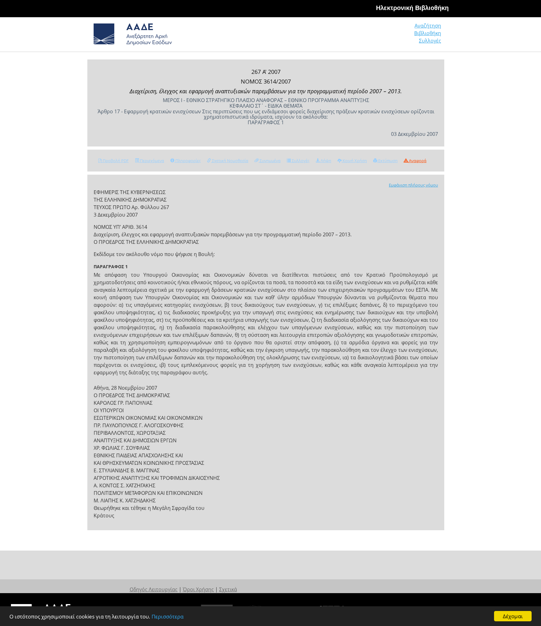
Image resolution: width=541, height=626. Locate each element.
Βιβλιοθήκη (427, 33)
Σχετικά (228, 589)
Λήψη (325, 160)
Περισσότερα (167, 616)
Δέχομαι (513, 616)
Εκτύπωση (387, 160)
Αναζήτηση (428, 25)
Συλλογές (430, 40)
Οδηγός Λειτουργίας (154, 589)
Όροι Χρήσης (198, 589)
